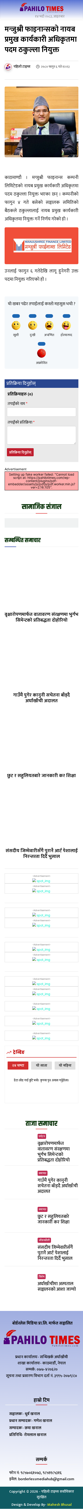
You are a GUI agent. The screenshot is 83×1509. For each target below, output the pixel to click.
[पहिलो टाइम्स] (9, 66)
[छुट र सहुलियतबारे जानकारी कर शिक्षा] (41, 740)
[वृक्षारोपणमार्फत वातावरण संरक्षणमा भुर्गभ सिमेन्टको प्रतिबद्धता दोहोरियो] (41, 579)
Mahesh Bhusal (59, 1505)
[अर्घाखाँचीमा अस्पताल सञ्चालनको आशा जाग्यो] (19, 1283)
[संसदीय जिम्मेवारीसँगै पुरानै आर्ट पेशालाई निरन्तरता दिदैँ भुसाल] (41, 815)
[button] (73, 9)
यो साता (41, 1065)
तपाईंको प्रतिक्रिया (21, 422)
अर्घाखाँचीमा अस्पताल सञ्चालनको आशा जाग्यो (57, 1286)
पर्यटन (42, 1136)
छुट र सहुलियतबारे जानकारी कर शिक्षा (41, 776)
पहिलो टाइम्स (22, 67)
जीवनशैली (44, 1240)
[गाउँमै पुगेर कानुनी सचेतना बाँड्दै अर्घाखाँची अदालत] (41, 659)
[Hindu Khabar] (41, 8)
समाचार (42, 1173)
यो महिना (65, 1065)
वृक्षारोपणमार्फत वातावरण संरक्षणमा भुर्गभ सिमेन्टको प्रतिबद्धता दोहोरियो (41, 617)
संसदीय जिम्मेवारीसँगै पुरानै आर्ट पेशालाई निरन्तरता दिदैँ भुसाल (42, 853)
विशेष (41, 1276)
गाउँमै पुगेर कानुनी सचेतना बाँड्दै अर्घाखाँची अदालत (41, 698)
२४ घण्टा (18, 1065)
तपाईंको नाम (17, 403)
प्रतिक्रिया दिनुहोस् (20, 452)
